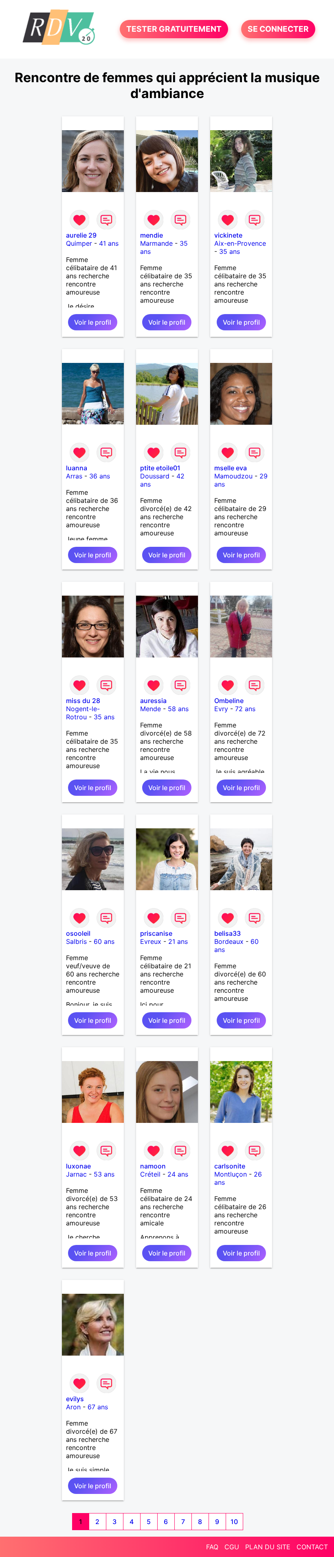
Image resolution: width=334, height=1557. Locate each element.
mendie (151, 235)
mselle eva (230, 468)
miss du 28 (83, 701)
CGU (231, 1547)
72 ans (245, 709)
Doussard (154, 476)
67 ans (98, 1407)
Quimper (79, 243)
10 (234, 1522)
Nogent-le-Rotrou (83, 713)
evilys (75, 1399)
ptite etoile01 (160, 468)
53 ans (104, 1174)
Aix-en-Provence (240, 243)
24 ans (177, 1174)
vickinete (228, 235)
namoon (153, 1166)
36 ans (99, 476)
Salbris (76, 941)
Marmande (156, 243)
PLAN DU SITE (267, 1547)
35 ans (229, 251)
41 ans (109, 243)
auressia (153, 701)
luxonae (78, 1166)
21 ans (178, 941)
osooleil (78, 933)
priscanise (156, 933)
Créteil (150, 1174)
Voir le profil (92, 322)
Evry (221, 709)
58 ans (178, 709)
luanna (76, 468)
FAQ (212, 1547)
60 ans (104, 941)
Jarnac (76, 1174)
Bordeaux (229, 941)
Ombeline (229, 701)
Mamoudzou (233, 476)
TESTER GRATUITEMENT (174, 29)
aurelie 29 (81, 235)
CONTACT (312, 1547)
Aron (73, 1407)
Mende (150, 709)
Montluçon (230, 1174)
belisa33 (227, 933)
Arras (74, 476)
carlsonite (229, 1166)
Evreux (150, 941)
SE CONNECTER (278, 29)
